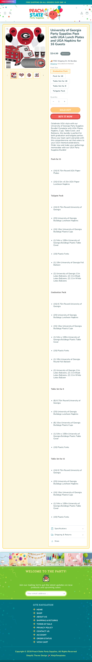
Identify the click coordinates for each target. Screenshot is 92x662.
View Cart (42, 642)
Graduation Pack (60, 71)
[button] (5, 13)
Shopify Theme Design (36, 655)
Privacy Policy (45, 627)
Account (41, 635)
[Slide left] (7, 75)
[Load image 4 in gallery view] (29, 75)
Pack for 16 (58, 76)
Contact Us (43, 631)
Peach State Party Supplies (44, 651)
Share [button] (57, 541)
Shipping (53, 64)
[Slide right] (43, 75)
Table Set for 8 (59, 86)
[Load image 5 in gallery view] (36, 75)
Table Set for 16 (60, 81)
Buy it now (65, 116)
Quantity (53, 97)
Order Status (44, 638)
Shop (39, 613)
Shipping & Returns (47, 620)
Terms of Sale (44, 624)
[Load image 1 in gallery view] (14, 75)
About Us (42, 617)
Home (40, 609)
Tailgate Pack (59, 91)
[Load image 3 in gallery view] (21, 75)
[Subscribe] (63, 593)
